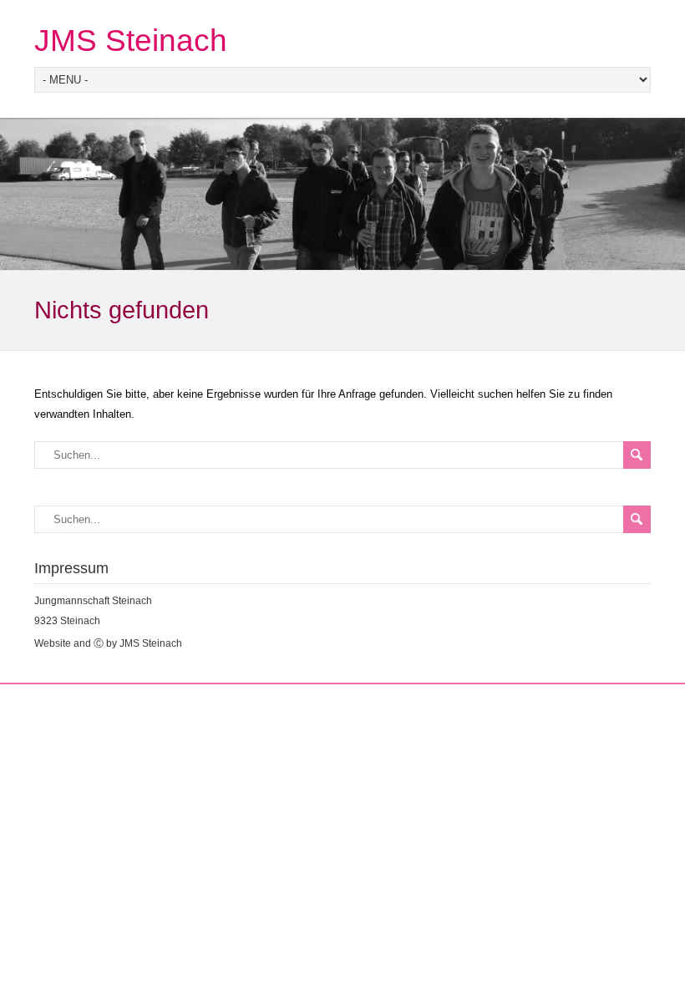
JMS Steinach (130, 40)
